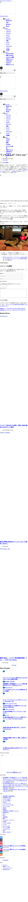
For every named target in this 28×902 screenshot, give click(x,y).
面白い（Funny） (7, 832)
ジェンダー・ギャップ (8, 820)
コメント (3, 288)
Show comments (4, 262)
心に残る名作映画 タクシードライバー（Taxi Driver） (14, 712)
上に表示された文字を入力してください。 (11, 284)
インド (7, 44)
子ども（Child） (7, 823)
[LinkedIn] (14, 852)
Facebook (13, 171)
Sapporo (8, 62)
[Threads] (14, 840)
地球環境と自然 (7, 797)
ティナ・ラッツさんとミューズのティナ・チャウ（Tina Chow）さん (15, 700)
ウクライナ (9, 46)
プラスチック (6, 829)
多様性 (4, 809)
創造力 (4, 808)
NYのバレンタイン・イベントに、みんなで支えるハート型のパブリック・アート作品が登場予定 (15, 258)
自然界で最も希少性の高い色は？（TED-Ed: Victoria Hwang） (14, 728)
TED (7, 22)
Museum (8, 24)
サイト (1, 278)
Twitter (18, 171)
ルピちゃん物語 (10, 57)
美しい (4, 814)
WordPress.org (6, 869)
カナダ (7, 37)
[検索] (1, 68)
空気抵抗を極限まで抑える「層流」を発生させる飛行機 (15, 738)
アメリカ (8, 29)
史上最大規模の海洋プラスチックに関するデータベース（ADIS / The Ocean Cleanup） (15, 718)
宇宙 (4, 830)
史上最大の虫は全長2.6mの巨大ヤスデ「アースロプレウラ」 (15, 748)
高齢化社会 (6, 812)
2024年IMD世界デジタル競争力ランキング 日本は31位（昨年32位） (14, 706)
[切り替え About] (16, 137)
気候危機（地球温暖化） (9, 796)
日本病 (4, 821)
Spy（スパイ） (6, 826)
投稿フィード (6, 866)
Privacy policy (10, 53)
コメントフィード (7, 868)
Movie (7, 26)
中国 (7, 40)
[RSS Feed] (14, 854)
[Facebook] (14, 837)
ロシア (7, 42)
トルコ (7, 48)
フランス (8, 33)
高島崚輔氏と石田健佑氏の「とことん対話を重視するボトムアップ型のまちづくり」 (15, 684)
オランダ (8, 38)
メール (2, 276)
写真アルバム (9, 59)
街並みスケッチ (10, 64)
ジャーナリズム (7, 803)
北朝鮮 (7, 50)
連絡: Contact (9, 55)
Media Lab (9, 20)
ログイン (5, 865)
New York (5, 160)
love (5, 162)
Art (3, 162)
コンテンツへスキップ (5, 0)
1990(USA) (9, 60)
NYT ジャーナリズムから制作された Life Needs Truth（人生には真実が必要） (15, 678)
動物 (7, 162)
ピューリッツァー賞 (8, 805)
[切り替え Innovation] (16, 104)
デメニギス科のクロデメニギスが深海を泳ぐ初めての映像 (15, 690)
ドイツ (7, 35)
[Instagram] (14, 842)
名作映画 (5, 817)
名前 (2, 273)
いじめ (4, 824)
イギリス (8, 31)
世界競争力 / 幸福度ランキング (11, 811)
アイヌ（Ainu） (7, 799)
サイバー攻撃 (6, 827)
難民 (4, 818)
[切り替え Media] (16, 113)
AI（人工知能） (7, 800)
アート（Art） (6, 806)
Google (4, 802)
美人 (4, 815)
